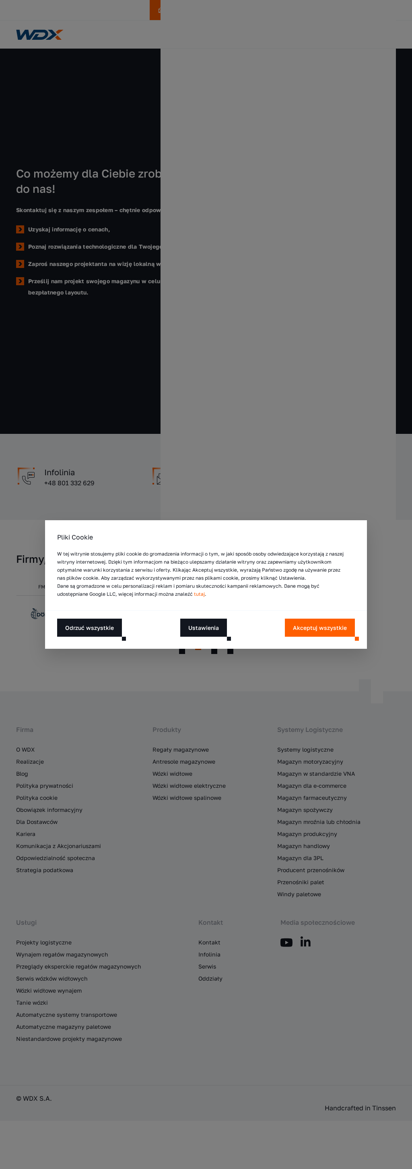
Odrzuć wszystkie (89, 627)
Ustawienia (203, 627)
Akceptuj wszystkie (320, 627)
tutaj (199, 594)
